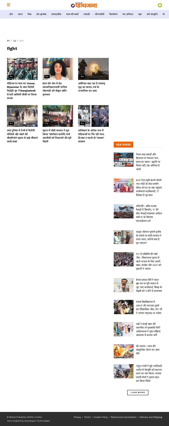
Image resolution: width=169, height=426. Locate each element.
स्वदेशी (87, 14)
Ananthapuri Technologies (37, 421)
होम (11, 14)
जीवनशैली (99, 14)
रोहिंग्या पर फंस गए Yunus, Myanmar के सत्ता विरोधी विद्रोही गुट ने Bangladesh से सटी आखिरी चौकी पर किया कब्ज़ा (21, 91)
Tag (14, 41)
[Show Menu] (8, 5)
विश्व (29, 14)
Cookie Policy (101, 417)
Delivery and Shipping (150, 417)
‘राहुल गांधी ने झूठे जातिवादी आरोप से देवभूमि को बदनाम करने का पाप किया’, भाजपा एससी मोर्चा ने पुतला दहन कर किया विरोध (149, 373)
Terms (87, 417)
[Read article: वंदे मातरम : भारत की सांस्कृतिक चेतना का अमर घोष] (124, 351)
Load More (138, 392)
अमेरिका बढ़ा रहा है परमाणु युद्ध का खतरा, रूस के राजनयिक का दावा (91, 87)
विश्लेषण (113, 14)
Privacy (77, 417)
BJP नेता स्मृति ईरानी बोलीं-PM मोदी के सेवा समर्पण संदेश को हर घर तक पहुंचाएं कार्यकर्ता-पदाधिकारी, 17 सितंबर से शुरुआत (149, 188)
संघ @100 (41, 14)
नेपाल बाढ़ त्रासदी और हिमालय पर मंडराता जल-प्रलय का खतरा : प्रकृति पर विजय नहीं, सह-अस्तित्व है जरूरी (148, 162)
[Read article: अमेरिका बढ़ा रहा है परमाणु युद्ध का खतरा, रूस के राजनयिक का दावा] (93, 69)
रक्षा (140, 14)
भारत (20, 14)
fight (21, 41)
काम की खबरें (72, 14)
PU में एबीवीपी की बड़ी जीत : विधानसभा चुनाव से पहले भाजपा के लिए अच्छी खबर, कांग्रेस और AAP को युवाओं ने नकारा (148, 261)
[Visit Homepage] (84, 5)
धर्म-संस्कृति (152, 14)
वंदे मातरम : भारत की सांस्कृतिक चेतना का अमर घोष (147, 349)
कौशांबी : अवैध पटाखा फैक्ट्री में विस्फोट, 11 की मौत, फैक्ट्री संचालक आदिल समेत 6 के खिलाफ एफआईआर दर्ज (149, 213)
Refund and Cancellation (123, 417)
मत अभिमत (127, 14)
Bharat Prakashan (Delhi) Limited (25, 417)
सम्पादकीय (56, 14)
